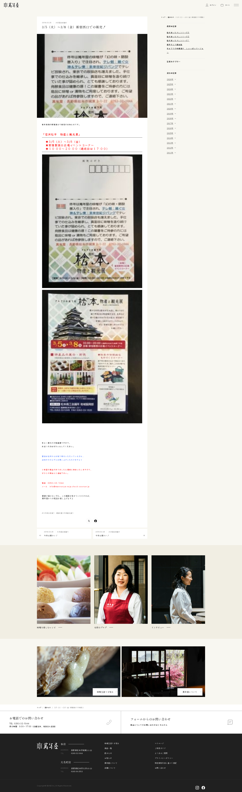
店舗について (110, 768)
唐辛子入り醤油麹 (174, 45)
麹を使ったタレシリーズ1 (178, 40)
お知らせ (108, 758)
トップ (163, 17)
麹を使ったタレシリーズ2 (178, 37)
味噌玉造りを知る (105, 691)
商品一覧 (108, 748)
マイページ (159, 743)
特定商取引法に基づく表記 (166, 763)
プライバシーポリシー (164, 758)
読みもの (171, 17)
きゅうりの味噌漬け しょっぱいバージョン (185, 50)
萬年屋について (190, 691)
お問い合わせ (160, 768)
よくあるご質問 (161, 753)
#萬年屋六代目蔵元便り (65, 513)
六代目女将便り (61, 22)
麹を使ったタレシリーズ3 (178, 33)
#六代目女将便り (48, 513)
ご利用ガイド (160, 748)
